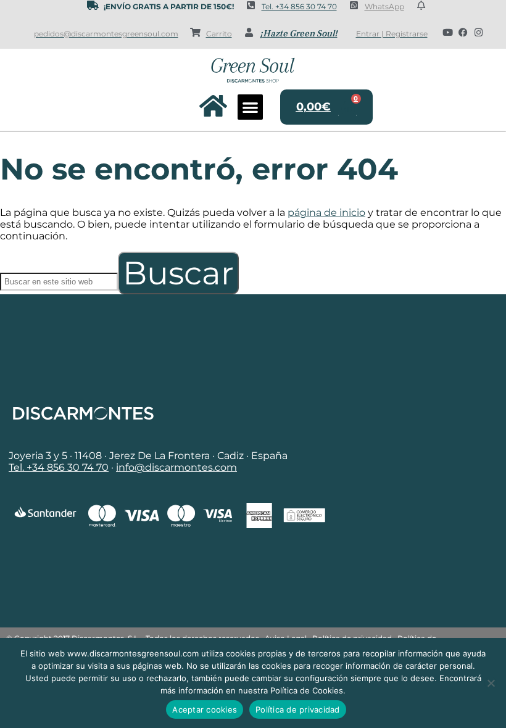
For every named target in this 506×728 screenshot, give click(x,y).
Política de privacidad (297, 709)
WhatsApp (384, 6)
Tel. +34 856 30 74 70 (299, 6)
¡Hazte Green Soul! (299, 33)
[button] (250, 107)
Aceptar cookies (204, 709)
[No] (490, 683)
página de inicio (326, 212)
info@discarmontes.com (176, 467)
